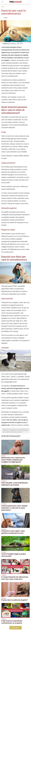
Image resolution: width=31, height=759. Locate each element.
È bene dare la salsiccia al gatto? (14, 600)
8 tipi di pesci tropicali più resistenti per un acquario (11, 622)
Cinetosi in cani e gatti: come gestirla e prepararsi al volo (13, 532)
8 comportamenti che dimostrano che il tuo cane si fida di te (14, 578)
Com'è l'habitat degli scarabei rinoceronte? (13, 555)
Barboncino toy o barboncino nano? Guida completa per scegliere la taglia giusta (13, 460)
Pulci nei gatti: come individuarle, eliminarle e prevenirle (14, 484)
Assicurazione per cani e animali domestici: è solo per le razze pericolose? (14, 508)
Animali (3, 455)
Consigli (3, 481)
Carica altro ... (15, 628)
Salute (3, 6)
